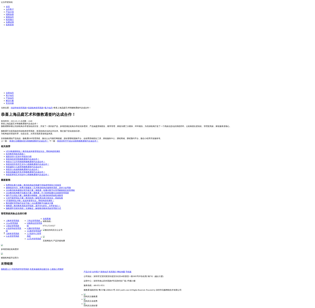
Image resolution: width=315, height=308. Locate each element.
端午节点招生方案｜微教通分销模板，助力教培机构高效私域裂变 (34, 195)
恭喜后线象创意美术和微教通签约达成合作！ (25, 172)
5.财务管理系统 (12, 234)
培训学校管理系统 (19, 108)
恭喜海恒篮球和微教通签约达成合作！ (22, 159)
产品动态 (10, 98)
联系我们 (10, 20)
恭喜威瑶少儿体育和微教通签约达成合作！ (24, 167)
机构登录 (10, 25)
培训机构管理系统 (35, 108)
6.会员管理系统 (12, 236)
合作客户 (10, 9)
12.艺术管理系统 (34, 239)
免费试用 (10, 22)
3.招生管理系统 (12, 226)
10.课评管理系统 (34, 231)
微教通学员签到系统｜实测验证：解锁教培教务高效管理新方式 (33, 208)
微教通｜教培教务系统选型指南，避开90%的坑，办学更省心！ (33, 206)
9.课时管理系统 (33, 228)
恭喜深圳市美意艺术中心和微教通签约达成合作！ (27, 164)
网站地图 (121, 272)
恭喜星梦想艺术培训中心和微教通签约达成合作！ (27, 175)
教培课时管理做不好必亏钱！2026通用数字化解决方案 (29, 203)
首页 (8, 7)
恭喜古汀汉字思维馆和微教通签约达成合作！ (25, 162)
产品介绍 (10, 12)
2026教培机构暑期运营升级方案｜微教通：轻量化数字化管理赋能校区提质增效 (40, 190)
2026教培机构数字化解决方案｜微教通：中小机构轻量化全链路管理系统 (37, 193)
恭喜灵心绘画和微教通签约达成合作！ (22, 169)
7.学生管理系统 (33, 221)
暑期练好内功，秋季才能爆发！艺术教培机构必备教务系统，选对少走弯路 (38, 188)
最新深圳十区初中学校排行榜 (19, 156)
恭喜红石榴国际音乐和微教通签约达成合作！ (29, 141)
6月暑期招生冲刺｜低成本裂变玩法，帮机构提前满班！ (30, 201)
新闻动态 (10, 17)
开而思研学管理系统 (20, 269)
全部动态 (10, 93)
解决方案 (10, 101)
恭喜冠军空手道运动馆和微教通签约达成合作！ (77, 141)
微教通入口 (6, 269)
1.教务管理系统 (12, 221)
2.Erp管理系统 (12, 223)
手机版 (128, 272)
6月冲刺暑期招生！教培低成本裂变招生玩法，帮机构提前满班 (33, 151)
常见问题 (10, 103)
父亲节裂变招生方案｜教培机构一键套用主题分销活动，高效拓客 (34, 198)
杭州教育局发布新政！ (16, 154)
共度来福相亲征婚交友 (39, 269)
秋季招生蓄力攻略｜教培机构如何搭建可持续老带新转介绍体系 (33, 185)
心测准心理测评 (56, 269)
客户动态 (10, 95)
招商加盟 (10, 14)
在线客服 (47, 219)
